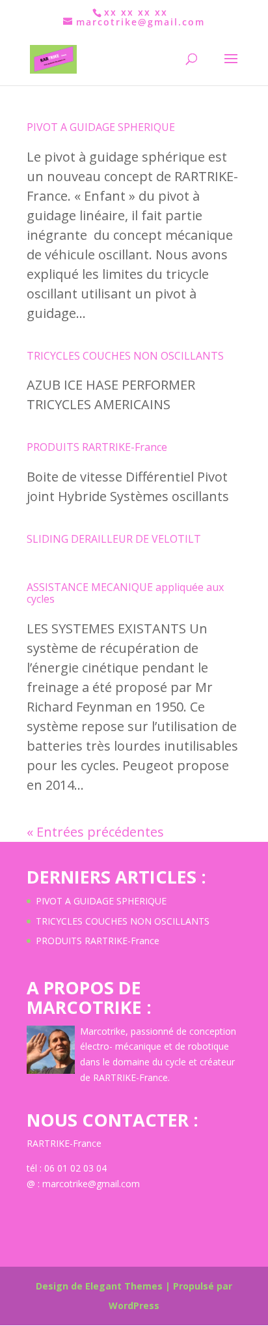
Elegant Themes (124, 1286)
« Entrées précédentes (95, 832)
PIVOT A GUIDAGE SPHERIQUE (101, 127)
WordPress (134, 1305)
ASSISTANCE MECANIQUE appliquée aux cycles (125, 593)
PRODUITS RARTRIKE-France (97, 447)
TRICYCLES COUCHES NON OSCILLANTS (125, 356)
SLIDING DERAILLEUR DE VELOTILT (114, 539)
